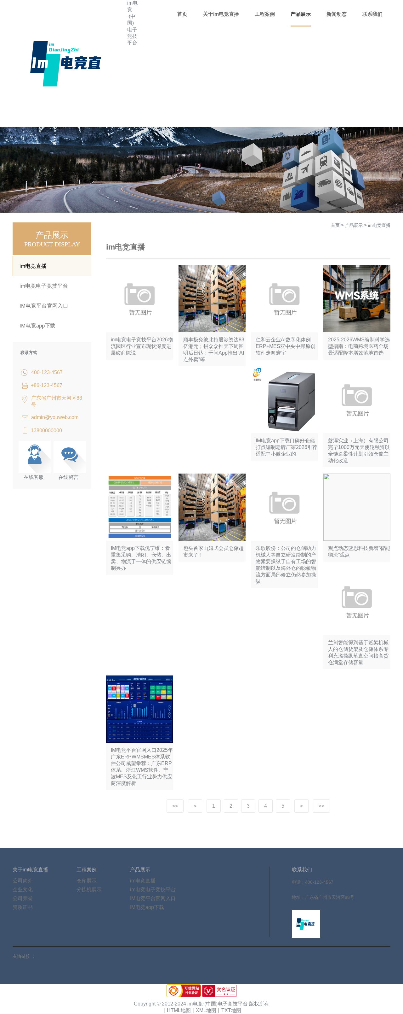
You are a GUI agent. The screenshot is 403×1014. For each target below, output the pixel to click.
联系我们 (372, 14)
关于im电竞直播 (221, 14)
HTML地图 (179, 1010)
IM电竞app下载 (37, 326)
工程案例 (265, 14)
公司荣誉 (23, 898)
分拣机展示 (89, 889)
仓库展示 (87, 880)
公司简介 (23, 880)
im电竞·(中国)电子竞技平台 (132, 22)
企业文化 (23, 889)
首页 (182, 14)
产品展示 (301, 14)
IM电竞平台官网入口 (44, 306)
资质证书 (23, 907)
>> (321, 806)
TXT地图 (231, 1010)
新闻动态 (336, 14)
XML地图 (206, 1010)
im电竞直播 (33, 266)
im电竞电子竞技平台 (44, 286)
